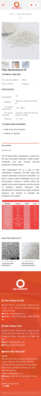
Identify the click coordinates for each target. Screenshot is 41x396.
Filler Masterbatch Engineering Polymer (28, 264)
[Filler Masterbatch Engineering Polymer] (30, 251)
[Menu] (3, 5)
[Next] (36, 41)
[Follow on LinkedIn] (8, 386)
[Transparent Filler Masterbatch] (10, 251)
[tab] (20, 145)
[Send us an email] (5, 386)
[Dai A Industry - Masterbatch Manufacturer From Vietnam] (16, 5)
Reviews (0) (6, 150)
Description (6, 145)
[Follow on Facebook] (3, 386)
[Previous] (5, 41)
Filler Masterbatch (24, 14)
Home (11, 14)
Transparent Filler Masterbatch (8, 264)
